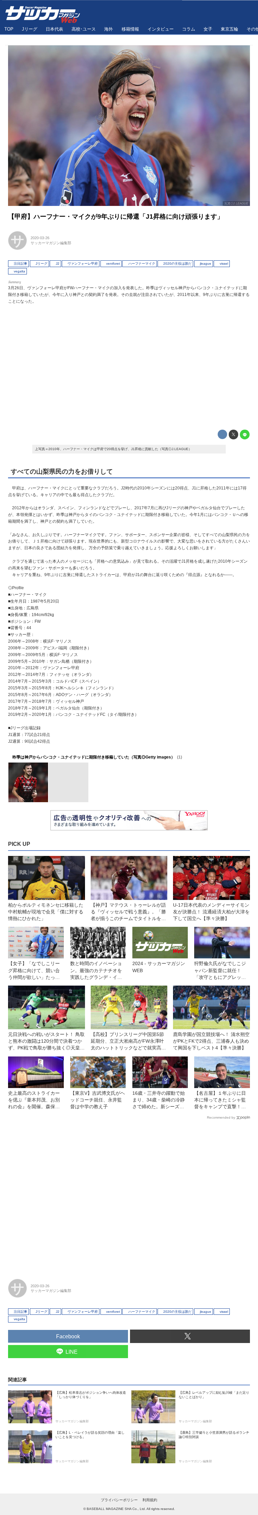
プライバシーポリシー (119, 1500)
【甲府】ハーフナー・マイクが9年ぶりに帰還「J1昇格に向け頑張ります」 (115, 216)
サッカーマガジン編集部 (51, 243)
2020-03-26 (40, 238)
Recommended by (221, 1117)
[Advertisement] (129, 365)
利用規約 (149, 1500)
